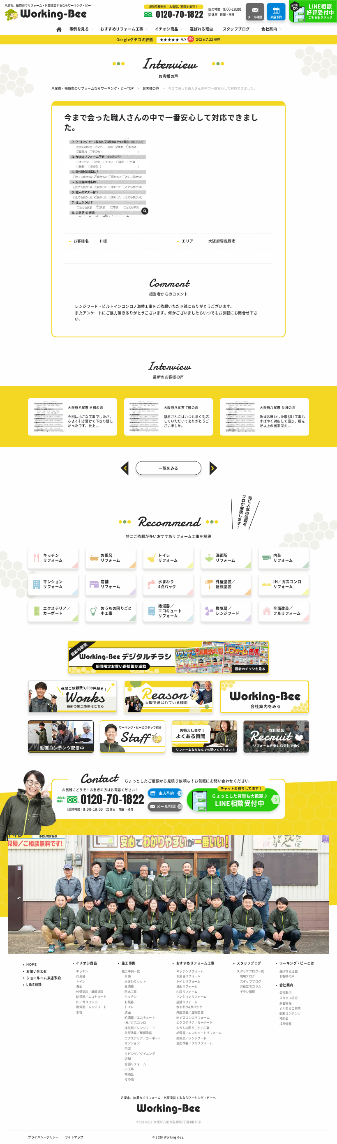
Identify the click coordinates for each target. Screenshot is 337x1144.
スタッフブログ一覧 (250, 971)
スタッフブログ (250, 981)
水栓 (79, 1012)
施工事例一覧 (131, 971)
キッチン (82, 971)
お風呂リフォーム (188, 975)
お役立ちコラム (250, 986)
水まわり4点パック (189, 1006)
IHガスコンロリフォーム (193, 1017)
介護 (128, 975)
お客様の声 (287, 975)
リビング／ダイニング (140, 1053)
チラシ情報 (247, 991)
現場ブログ (247, 975)
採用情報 (285, 1023)
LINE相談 (34, 984)
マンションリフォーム (191, 996)
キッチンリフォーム (189, 971)
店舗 (128, 1058)
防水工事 (130, 991)
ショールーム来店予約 (43, 978)
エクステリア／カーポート (143, 1038)
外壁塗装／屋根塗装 (89, 991)
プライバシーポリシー (43, 1137)
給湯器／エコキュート (91, 996)
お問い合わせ (36, 971)
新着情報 (285, 1003)
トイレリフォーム (188, 981)
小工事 (129, 1068)
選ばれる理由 (288, 971)
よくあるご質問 (290, 1008)
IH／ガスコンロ (86, 1001)
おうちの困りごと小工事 (193, 1027)
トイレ (80, 981)
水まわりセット (135, 981)
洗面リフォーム (187, 986)
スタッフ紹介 (288, 997)
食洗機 (129, 986)
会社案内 (285, 992)
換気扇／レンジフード (91, 1006)
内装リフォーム (187, 991)
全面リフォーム (135, 1063)
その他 (129, 1079)
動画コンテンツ (290, 1013)
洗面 (79, 986)
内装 (128, 1048)
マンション (132, 1042)
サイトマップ (74, 1137)
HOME (31, 964)
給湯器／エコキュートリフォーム (199, 1032)
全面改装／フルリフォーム (194, 1042)
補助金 (129, 1074)
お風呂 (80, 975)
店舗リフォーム (187, 1001)
